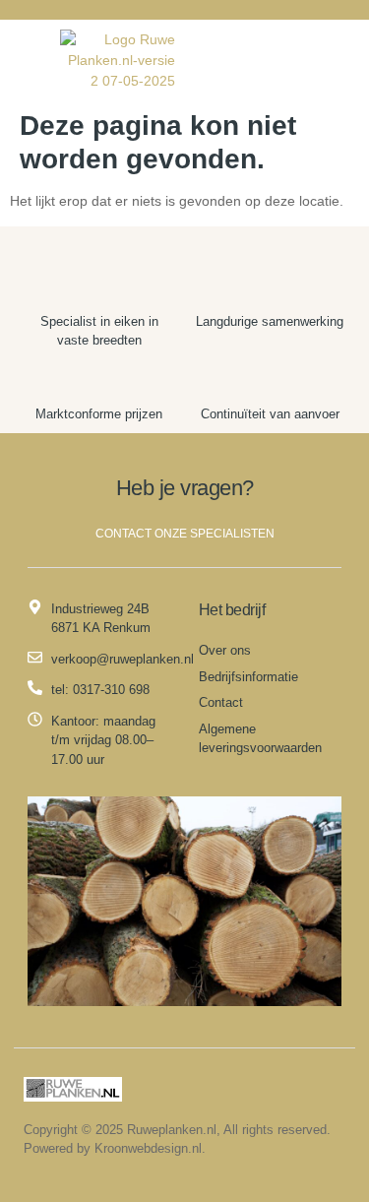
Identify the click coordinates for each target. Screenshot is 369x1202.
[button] (23, 61)
